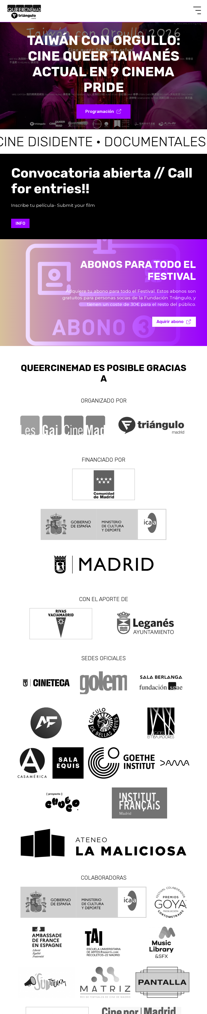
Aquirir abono (170, 321)
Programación (99, 111)
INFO (20, 223)
